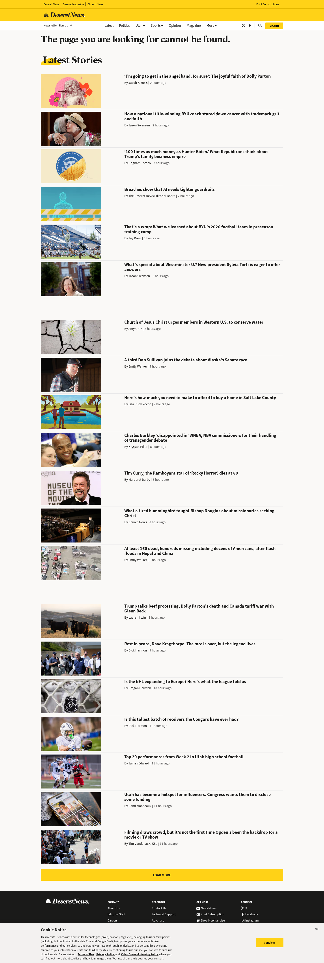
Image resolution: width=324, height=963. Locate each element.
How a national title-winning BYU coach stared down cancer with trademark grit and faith (201, 116)
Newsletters (208, 908)
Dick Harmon (137, 650)
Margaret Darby (139, 479)
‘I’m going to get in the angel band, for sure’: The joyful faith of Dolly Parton (197, 76)
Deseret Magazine (73, 4)
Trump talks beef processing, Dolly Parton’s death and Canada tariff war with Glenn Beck (199, 608)
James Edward (138, 763)
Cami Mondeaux (139, 806)
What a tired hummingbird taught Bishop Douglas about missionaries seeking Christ (199, 513)
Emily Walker (137, 366)
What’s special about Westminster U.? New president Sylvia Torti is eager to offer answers (202, 267)
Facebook (251, 914)
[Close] (317, 930)
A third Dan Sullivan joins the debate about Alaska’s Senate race (185, 360)
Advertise (158, 920)
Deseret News (51, 4)
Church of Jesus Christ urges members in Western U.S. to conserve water (193, 322)
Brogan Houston (139, 688)
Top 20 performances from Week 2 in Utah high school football (184, 757)
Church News (95, 4)
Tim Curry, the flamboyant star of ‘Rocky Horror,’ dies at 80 (181, 473)
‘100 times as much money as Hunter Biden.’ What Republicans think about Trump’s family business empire (196, 154)
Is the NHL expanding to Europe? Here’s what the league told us (185, 682)
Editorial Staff (116, 914)
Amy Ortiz (135, 329)
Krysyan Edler (137, 447)
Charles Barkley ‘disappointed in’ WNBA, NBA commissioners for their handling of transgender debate (200, 437)
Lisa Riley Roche (139, 404)
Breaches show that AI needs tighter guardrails (169, 189)
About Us (114, 908)
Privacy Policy (105, 954)
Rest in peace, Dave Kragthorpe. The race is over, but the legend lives (189, 644)
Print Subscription (212, 914)
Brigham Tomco (139, 163)
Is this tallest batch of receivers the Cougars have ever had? (181, 719)
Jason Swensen (139, 125)
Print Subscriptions (267, 4)
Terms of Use (86, 954)
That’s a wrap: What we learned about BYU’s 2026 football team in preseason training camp (198, 229)
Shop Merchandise (213, 920)
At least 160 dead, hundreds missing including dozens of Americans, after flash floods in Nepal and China (200, 551)
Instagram (252, 920)
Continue (270, 942)
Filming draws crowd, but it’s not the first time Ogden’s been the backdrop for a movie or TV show (201, 834)
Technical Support (164, 914)
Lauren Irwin (137, 617)
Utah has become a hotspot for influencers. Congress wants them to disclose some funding (197, 797)
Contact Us (159, 908)
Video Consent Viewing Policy (139, 954)
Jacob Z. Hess (137, 83)
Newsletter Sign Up (55, 25)
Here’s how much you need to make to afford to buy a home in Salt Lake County (200, 398)
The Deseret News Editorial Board (151, 196)
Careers (112, 920)
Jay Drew (134, 238)
